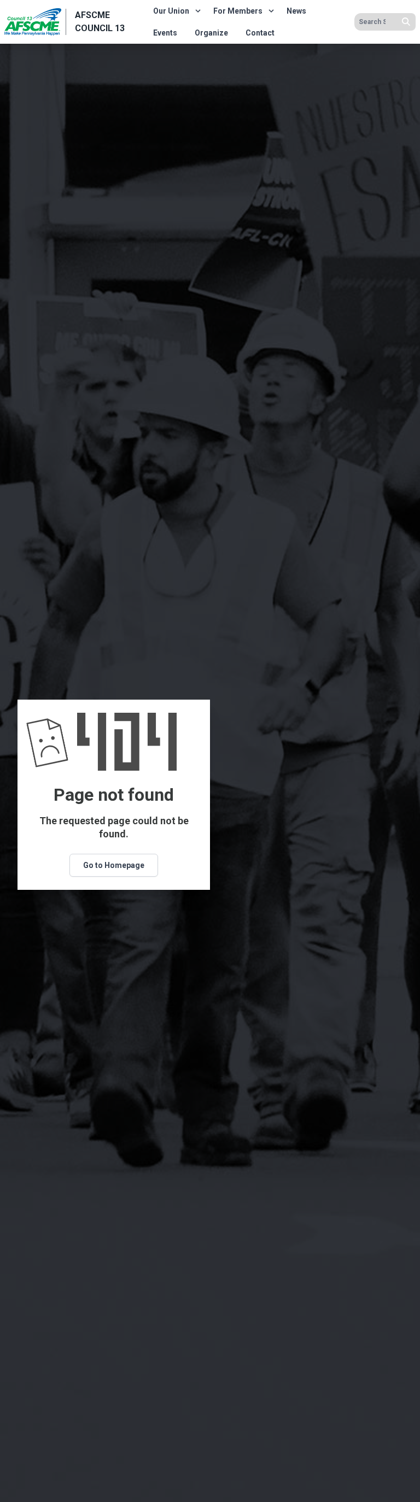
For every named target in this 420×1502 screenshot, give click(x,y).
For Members (237, 11)
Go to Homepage (113, 865)
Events (165, 32)
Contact (260, 32)
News (296, 11)
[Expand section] (198, 11)
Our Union (171, 11)
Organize (211, 32)
